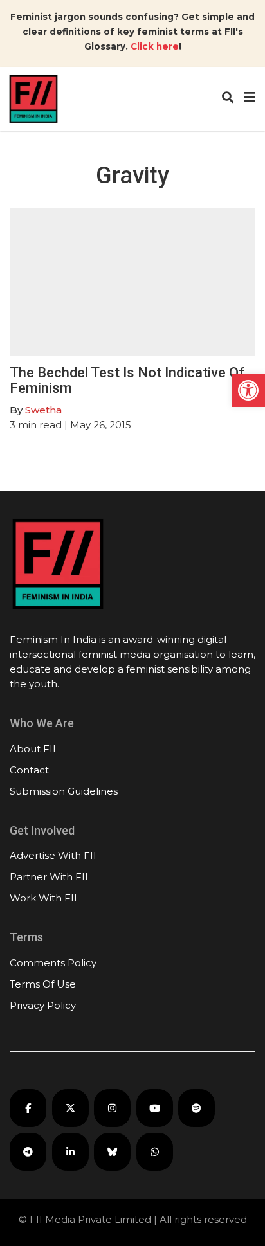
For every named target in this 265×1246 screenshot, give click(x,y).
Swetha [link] (43, 410)
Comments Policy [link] (53, 963)
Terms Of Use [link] (43, 984)
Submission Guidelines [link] (64, 791)
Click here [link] (155, 46)
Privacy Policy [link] (43, 1005)
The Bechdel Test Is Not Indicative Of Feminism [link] (127, 380)
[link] (248, 390)
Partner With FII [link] (49, 877)
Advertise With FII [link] (53, 855)
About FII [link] (33, 749)
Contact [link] (29, 770)
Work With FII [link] (43, 898)
